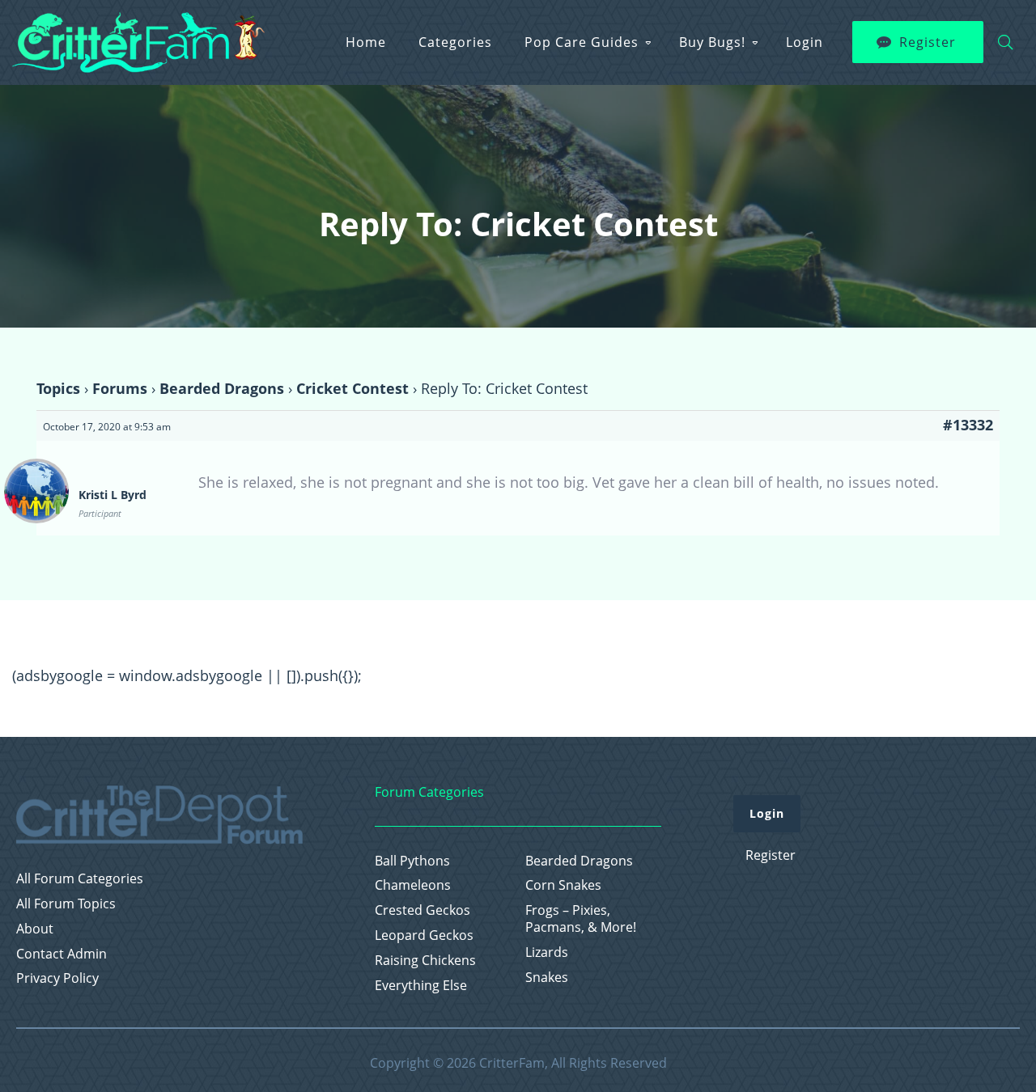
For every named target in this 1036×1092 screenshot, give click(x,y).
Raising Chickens (425, 960)
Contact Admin (61, 954)
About (34, 929)
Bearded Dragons (221, 388)
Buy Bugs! (712, 42)
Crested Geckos (422, 910)
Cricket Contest (352, 388)
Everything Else (421, 985)
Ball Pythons (412, 861)
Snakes (546, 977)
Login (804, 42)
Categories (455, 42)
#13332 (968, 424)
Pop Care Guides (581, 42)
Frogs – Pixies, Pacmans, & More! (580, 919)
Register (927, 42)
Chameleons (413, 885)
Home (366, 42)
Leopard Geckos (424, 935)
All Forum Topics (66, 903)
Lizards (546, 952)
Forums (119, 388)
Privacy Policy (57, 978)
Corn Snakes (563, 885)
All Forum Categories (79, 878)
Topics (58, 388)
